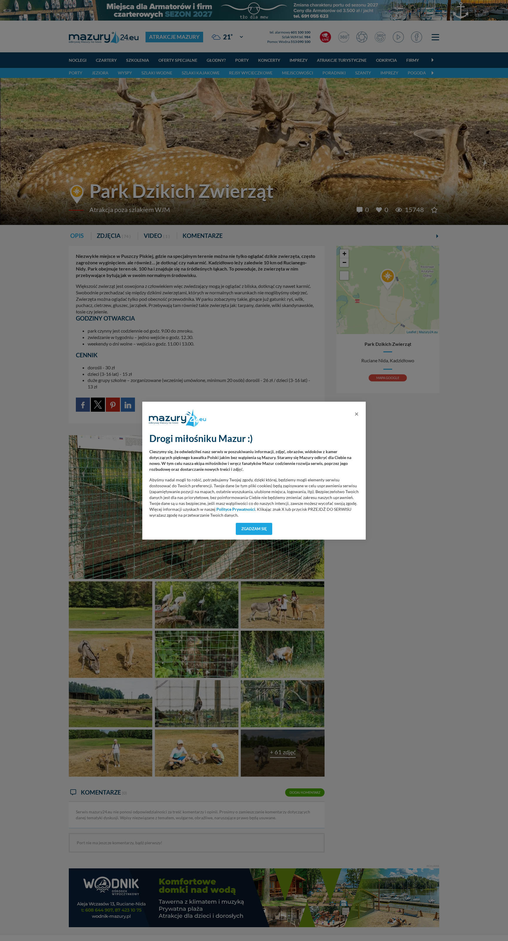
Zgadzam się (254, 528)
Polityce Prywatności (235, 509)
